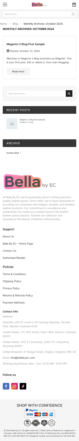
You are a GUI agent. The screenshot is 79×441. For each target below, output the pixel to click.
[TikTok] (23, 386)
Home (4, 23)
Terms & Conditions (14, 274)
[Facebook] (6, 387)
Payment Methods (14, 302)
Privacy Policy (11, 288)
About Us (8, 236)
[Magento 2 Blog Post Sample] (11, 123)
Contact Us (9, 250)
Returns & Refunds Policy (18, 295)
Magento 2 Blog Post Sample (26, 44)
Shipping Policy (12, 281)
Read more (18, 71)
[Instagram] (14, 387)
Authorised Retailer (14, 257)
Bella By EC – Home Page (18, 243)
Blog (16, 23)
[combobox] (39, 14)
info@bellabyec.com (22, 357)
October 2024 (12, 153)
